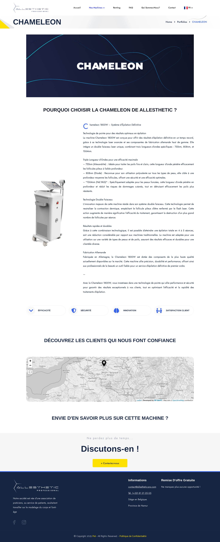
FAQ (131, 7)
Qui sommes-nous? (150, 7)
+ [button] (30, 361)
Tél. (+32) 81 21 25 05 (139, 493)
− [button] (30, 365)
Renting (116, 7)
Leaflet (139, 400)
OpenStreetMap (178, 400)
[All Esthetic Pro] (31, 8)
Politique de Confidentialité (132, 536)
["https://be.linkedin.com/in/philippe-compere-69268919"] (14, 522)
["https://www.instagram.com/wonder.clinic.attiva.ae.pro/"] (24, 522)
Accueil (77, 7)
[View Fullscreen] (30, 372)
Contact (172, 7)
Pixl (94, 536)
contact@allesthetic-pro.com (142, 487)
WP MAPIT (158, 400)
